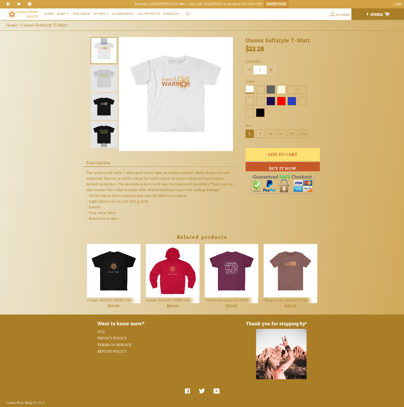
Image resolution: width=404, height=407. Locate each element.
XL (281, 133)
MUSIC (61, 14)
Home (12, 25)
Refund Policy (112, 351)
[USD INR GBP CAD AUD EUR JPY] (398, 4)
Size (249, 125)
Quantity (253, 61)
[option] (103, 50)
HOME (48, 14)
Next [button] (104, 144)
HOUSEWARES (122, 14)
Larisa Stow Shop (19, 403)
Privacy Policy (112, 338)
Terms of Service (114, 345)
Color (250, 81)
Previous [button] (104, 41)
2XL (292, 133)
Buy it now (282, 168)
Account (342, 14)
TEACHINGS (81, 14)
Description (98, 163)
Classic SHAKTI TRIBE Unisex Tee (115, 300)
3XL (303, 133)
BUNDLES (170, 14)
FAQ (101, 331)
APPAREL (99, 14)
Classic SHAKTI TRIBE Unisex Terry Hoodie (182, 300)
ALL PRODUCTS (149, 14)
